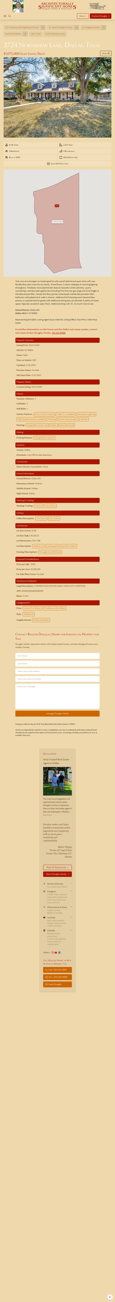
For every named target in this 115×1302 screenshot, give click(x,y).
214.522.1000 (58, 332)
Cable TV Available (65, 414)
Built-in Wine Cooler (44, 414)
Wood (71, 425)
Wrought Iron (45, 552)
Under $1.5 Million (32, 608)
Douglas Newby (49, 753)
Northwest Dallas (41, 620)
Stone (62, 425)
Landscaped (52, 546)
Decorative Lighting (86, 414)
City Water (54, 518)
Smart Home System (68, 419)
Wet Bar (84, 419)
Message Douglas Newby (57, 713)
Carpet (30, 425)
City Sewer (41, 518)
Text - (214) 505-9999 (58, 977)
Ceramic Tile (42, 425)
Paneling (52, 419)
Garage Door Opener (44, 437)
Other (53, 425)
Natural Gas (50, 505)
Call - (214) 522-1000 (58, 969)
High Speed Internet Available (31, 419)
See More (47, 815)
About (82, 16)
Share (104, 53)
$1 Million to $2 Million (54, 608)
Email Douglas (55, 984)
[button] (57, 221)
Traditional (28, 614)
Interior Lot (39, 546)
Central (38, 505)
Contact (99, 16)
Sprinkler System (68, 546)
